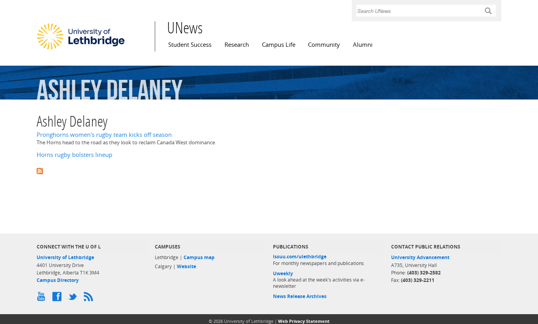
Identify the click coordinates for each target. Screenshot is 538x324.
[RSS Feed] (90, 298)
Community (324, 44)
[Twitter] (74, 298)
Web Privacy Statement (304, 321)
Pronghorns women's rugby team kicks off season (104, 135)
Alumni (363, 44)
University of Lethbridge (65, 257)
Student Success (189, 44)
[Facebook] (58, 298)
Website (186, 266)
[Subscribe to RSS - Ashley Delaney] (269, 170)
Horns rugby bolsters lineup (74, 155)
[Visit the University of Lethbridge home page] (81, 49)
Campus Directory (58, 280)
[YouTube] (42, 298)
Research (236, 44)
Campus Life (278, 44)
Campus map (199, 257)
